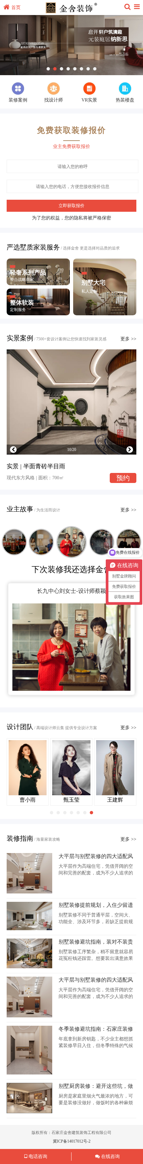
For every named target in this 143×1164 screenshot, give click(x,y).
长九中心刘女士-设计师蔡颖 (71, 591)
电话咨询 (37, 1156)
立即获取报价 (71, 205)
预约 (123, 478)
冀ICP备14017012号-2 (71, 1141)
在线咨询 (110, 1156)
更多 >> (128, 338)
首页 (16, 7)
